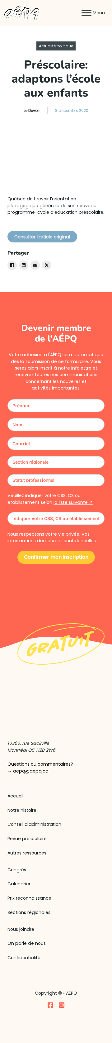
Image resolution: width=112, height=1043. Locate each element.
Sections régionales (28, 912)
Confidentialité (23, 957)
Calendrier (18, 884)
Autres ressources (26, 853)
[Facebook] (12, 265)
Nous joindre (20, 929)
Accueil (15, 796)
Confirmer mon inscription (56, 557)
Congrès (16, 870)
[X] (46, 265)
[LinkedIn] (23, 265)
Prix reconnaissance (29, 898)
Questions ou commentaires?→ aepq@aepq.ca (40, 767)
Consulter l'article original (42, 237)
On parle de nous (26, 943)
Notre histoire (21, 810)
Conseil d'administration (34, 824)
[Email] (35, 265)
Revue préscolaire (27, 838)
